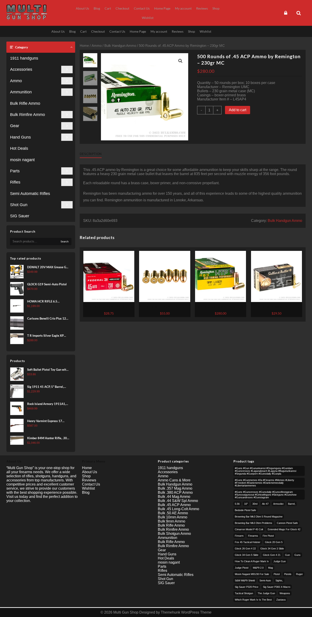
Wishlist (88, 488)
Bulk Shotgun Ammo (174, 534)
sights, (279, 580)
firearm (239, 535)
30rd (254, 503)
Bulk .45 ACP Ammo (174, 505)
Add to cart (237, 110)
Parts (15, 171)
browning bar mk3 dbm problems (253, 523)
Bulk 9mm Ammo (171, 521)
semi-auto (265, 580)
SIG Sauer (19, 216)
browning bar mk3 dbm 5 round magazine (259, 516)
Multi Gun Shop (125, 612)
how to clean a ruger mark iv (252, 561)
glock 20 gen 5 (274, 542)
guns (297, 555)
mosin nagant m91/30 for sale (252, 574)
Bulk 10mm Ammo (172, 517)
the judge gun (266, 593)
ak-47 (265, 503)
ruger (299, 574)
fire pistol (268, 535)
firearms (253, 535)
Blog (86, 492)
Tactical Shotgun (244, 593)
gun (287, 555)
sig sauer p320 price (246, 586)
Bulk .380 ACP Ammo (175, 492)
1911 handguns (24, 58)
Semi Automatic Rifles (30, 193)
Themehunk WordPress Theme (186, 612)
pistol (277, 574)
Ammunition (21, 92)
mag (270, 567)
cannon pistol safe (287, 523)
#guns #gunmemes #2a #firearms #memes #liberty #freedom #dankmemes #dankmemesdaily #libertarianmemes (264, 483)
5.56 (237, 503)
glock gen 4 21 (271, 555)
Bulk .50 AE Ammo (173, 513)
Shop (86, 476)
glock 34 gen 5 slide (246, 555)
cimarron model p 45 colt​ (249, 529)
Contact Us (91, 484)
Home (84, 45)
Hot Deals (19, 148)
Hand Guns (20, 137)
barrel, (291, 503)
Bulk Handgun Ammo (120, 45)
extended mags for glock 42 (284, 529)
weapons (285, 593)
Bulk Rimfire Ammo (27, 114)
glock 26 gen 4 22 (245, 548)
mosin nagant (22, 160)
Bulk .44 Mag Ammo (174, 497)
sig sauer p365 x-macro (276, 586)
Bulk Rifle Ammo (25, 103)
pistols (287, 574)
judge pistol (241, 567)
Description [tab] (91, 154)
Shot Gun (18, 204)
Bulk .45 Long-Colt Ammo (178, 509)
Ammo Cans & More (174, 480)
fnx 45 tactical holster (247, 542)
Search (65, 241)
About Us (89, 472)
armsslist (278, 503)
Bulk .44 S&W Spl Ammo (178, 501)
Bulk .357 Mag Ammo (175, 488)
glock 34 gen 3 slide (272, 548)
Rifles (15, 182)
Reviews (89, 480)
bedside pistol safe (245, 510)
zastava (281, 599)
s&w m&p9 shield (245, 580)
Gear (14, 125)
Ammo (16, 81)
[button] (180, 61)
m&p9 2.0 (258, 567)
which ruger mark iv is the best (253, 599)
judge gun (279, 561)
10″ (246, 503)
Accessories (21, 69)
